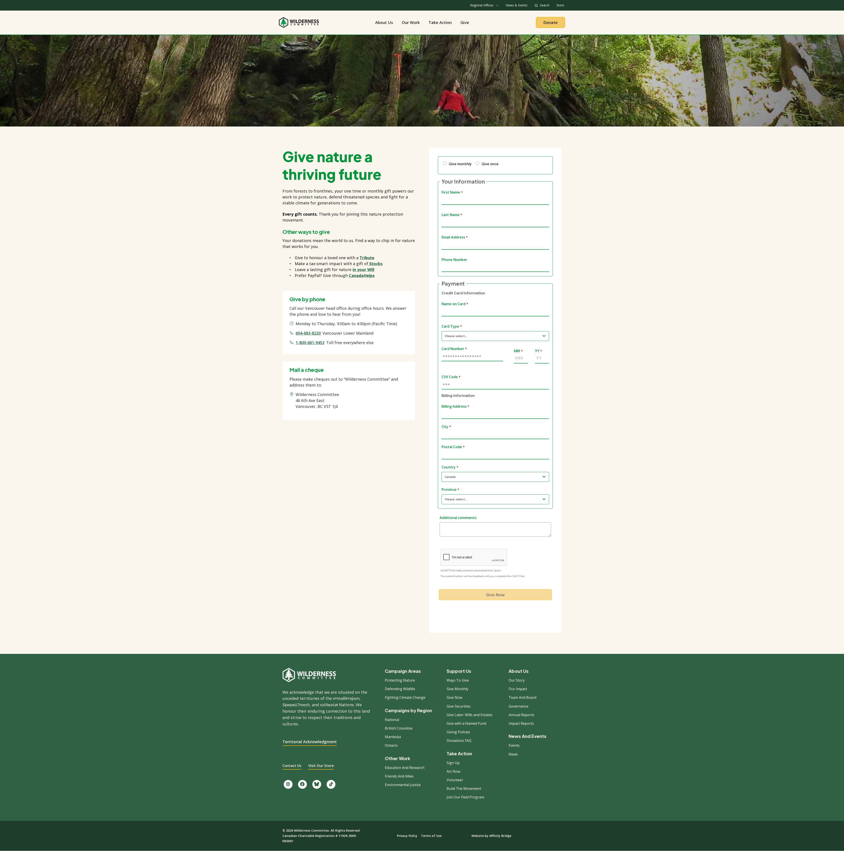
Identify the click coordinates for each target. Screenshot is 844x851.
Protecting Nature (400, 680)
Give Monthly (457, 688)
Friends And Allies (399, 776)
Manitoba (393, 736)
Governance (518, 706)
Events (514, 745)
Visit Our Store (321, 765)
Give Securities (459, 706)
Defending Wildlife (400, 688)
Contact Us (291, 765)
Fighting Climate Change (405, 697)
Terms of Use (431, 836)
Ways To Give (458, 680)
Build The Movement (464, 788)
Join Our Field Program (465, 797)
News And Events (527, 736)
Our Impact (518, 688)
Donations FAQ (459, 740)
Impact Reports (521, 723)
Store (560, 5)
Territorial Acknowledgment (309, 741)
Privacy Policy (407, 836)
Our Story (517, 680)
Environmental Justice (403, 784)
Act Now (453, 771)
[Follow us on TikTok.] (331, 784)
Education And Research (404, 767)
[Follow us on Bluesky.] (316, 784)
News (513, 754)
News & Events (517, 5)
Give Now (454, 697)
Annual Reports (521, 714)
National (392, 719)
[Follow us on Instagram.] (288, 784)
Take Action (440, 22)
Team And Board (522, 697)
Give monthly (460, 163)
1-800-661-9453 (310, 342)
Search (544, 5)
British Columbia (398, 728)
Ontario (391, 745)
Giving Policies (458, 732)
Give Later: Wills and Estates (470, 714)
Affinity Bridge (500, 836)
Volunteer (455, 780)
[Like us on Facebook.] (302, 784)
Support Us (459, 671)
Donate (550, 22)
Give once (490, 163)
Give (464, 22)
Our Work (411, 22)
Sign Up (453, 762)
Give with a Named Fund (466, 723)
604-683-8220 (308, 333)
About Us (384, 22)
